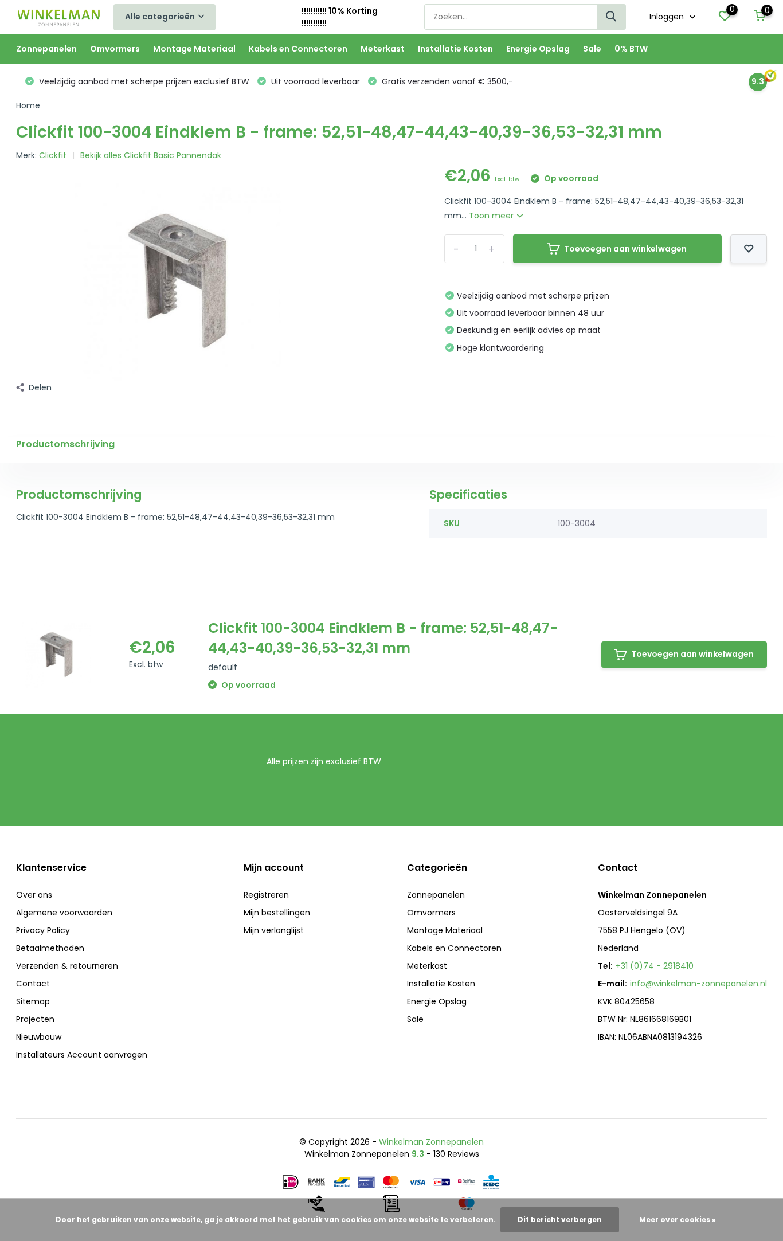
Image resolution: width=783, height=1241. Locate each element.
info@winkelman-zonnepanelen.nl (698, 983)
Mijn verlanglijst (274, 930)
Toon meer (492, 215)
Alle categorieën (160, 16)
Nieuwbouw (38, 1037)
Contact (33, 983)
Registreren (266, 895)
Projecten (35, 1019)
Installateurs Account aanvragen (81, 1054)
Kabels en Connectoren (298, 48)
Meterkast (383, 48)
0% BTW (631, 48)
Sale (592, 48)
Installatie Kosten (455, 48)
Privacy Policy (43, 930)
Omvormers (115, 48)
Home (28, 105)
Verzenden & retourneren (67, 966)
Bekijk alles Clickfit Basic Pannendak (150, 155)
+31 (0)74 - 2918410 (655, 966)
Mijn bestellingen (277, 912)
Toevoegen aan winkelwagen (625, 249)
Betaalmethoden (50, 948)
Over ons (34, 895)
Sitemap (33, 1001)
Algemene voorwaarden (64, 912)
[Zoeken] (611, 17)
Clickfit (52, 155)
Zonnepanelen (46, 48)
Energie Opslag (538, 48)
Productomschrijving (65, 444)
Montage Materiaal (194, 48)
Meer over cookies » (677, 1219)
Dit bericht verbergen (560, 1219)
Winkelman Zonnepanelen (431, 1142)
